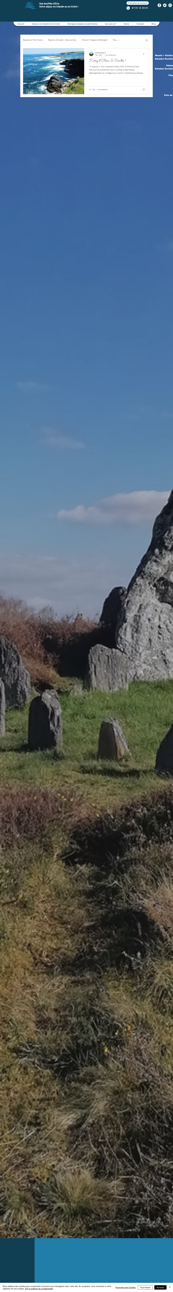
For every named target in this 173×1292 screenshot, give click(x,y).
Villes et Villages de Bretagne (94, 40)
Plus (115, 40)
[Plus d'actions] (144, 53)
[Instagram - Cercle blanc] (170, 5)
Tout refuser (145, 1287)
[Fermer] (169, 1287)
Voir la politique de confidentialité (39, 1288)
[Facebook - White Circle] (159, 5)
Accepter (160, 1287)
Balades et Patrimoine (33, 40)
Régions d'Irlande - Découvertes (62, 40)
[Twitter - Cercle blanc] (165, 5)
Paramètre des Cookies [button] (125, 1287)
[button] (138, 3)
